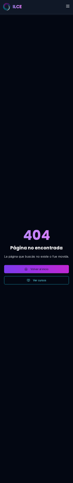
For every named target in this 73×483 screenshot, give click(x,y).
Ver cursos (39, 280)
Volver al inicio (39, 269)
